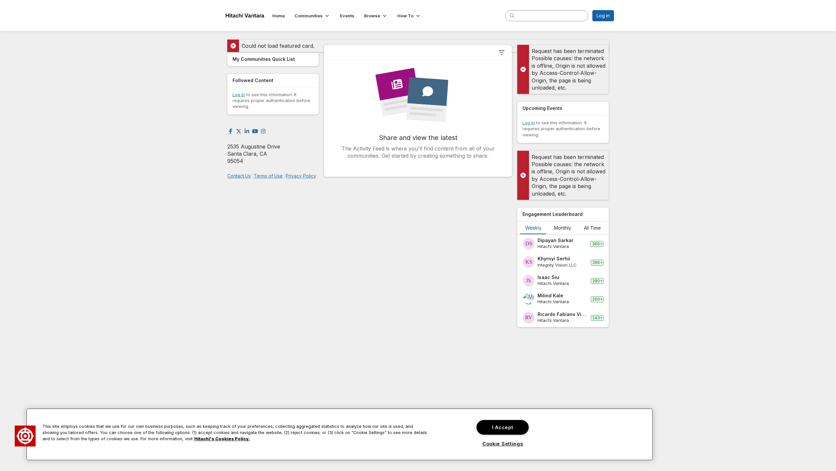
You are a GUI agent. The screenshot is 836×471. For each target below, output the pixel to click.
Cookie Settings (502, 443)
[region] (339, 434)
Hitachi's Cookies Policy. (222, 439)
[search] (512, 15)
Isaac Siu (548, 277)
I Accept (502, 427)
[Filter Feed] (501, 53)
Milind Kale (550, 295)
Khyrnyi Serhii (554, 258)
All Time (592, 228)
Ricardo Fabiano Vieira (563, 314)
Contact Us (239, 176)
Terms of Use (268, 176)
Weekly (533, 228)
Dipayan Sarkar (555, 240)
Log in (603, 15)
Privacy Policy (301, 176)
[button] (312, 16)
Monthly (562, 228)
